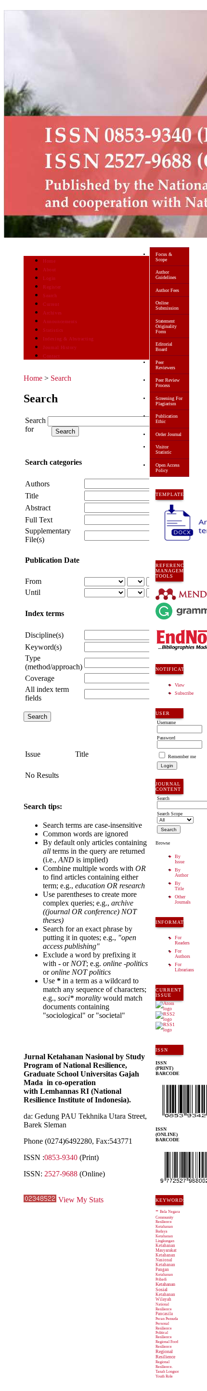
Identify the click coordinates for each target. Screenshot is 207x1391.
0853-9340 (61, 1157)
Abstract (38, 508)
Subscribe (184, 693)
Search (50, 295)
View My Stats (81, 1200)
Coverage (39, 678)
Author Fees (167, 290)
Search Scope (169, 813)
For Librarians (184, 967)
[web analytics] (40, 1200)
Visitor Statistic (163, 449)
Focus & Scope (163, 257)
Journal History (60, 347)
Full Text (38, 520)
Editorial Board (163, 346)
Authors (37, 484)
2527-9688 (61, 1174)
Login (49, 278)
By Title (179, 886)
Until (32, 592)
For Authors (182, 953)
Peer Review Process (167, 382)
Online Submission (167, 305)
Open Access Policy (167, 467)
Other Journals (183, 899)
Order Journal (168, 434)
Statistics (53, 330)
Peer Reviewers (165, 365)
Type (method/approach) (53, 662)
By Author (181, 872)
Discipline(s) (44, 635)
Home (49, 261)
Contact (51, 356)
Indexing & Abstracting (68, 338)
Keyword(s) (43, 647)
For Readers (182, 940)
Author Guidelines (165, 274)
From (33, 581)
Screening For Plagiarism (168, 401)
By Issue (179, 859)
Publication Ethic (166, 418)
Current (51, 304)
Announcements (60, 321)
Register (52, 287)
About (49, 269)
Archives (52, 312)
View (179, 685)
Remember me (182, 756)
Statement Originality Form (166, 326)
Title (32, 496)
